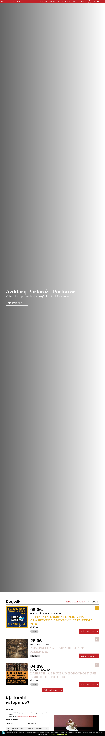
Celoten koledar (51, 690)
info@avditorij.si (33, 716)
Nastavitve (53, 734)
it (100, 1)
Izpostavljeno (75, 602)
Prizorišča (82, 1)
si (98, 1)
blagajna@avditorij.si (23, 716)
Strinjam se (61, 734)
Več (49, 734)
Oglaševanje (71, 1)
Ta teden (92, 602)
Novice (61, 1)
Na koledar (15, 302)
